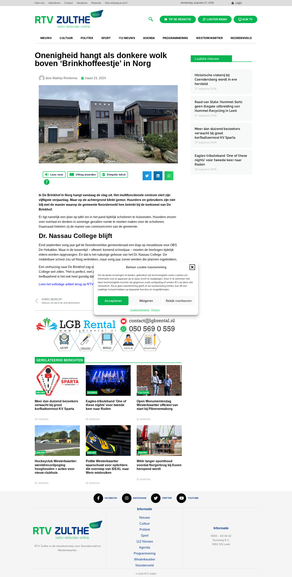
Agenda (92, 392)
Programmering (145, 553)
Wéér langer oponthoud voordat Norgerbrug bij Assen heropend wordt (159, 464)
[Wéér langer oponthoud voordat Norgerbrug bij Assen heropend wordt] (159, 440)
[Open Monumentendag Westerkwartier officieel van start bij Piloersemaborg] (159, 380)
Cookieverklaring (139, 309)
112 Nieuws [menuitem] (127, 38)
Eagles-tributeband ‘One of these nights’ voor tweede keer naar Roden (106, 405)
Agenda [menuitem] (149, 38)
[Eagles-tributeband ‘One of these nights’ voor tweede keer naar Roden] (108, 380)
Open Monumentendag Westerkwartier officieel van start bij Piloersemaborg (157, 405)
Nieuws (40, 392)
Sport (144, 535)
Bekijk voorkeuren (179, 301)
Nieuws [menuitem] (46, 38)
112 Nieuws (144, 541)
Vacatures (82, 3)
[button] (192, 267)
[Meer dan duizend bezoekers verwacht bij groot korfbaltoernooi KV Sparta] (57, 380)
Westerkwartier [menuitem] (209, 38)
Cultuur (143, 392)
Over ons (39, 3)
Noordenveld (144, 565)
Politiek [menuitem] (87, 38)
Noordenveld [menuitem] (241, 38)
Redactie (96, 3)
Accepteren (113, 301)
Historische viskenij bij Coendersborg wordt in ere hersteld (216, 79)
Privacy (155, 309)
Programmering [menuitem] (175, 38)
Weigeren (146, 301)
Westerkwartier (144, 559)
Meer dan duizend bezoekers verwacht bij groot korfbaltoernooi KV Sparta (56, 405)
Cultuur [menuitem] (66, 38)
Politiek (144, 529)
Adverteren (54, 3)
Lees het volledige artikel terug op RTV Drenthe (72, 284)
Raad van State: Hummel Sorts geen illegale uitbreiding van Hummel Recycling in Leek (219, 106)
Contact (68, 3)
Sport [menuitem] (106, 38)
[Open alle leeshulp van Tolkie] (46, 182)
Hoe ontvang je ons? (116, 3)
